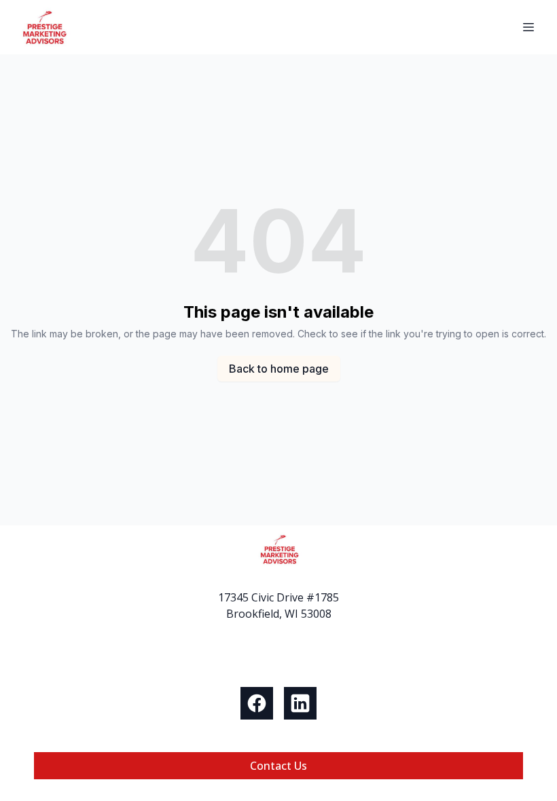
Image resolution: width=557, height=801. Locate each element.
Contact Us (278, 765)
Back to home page (279, 368)
